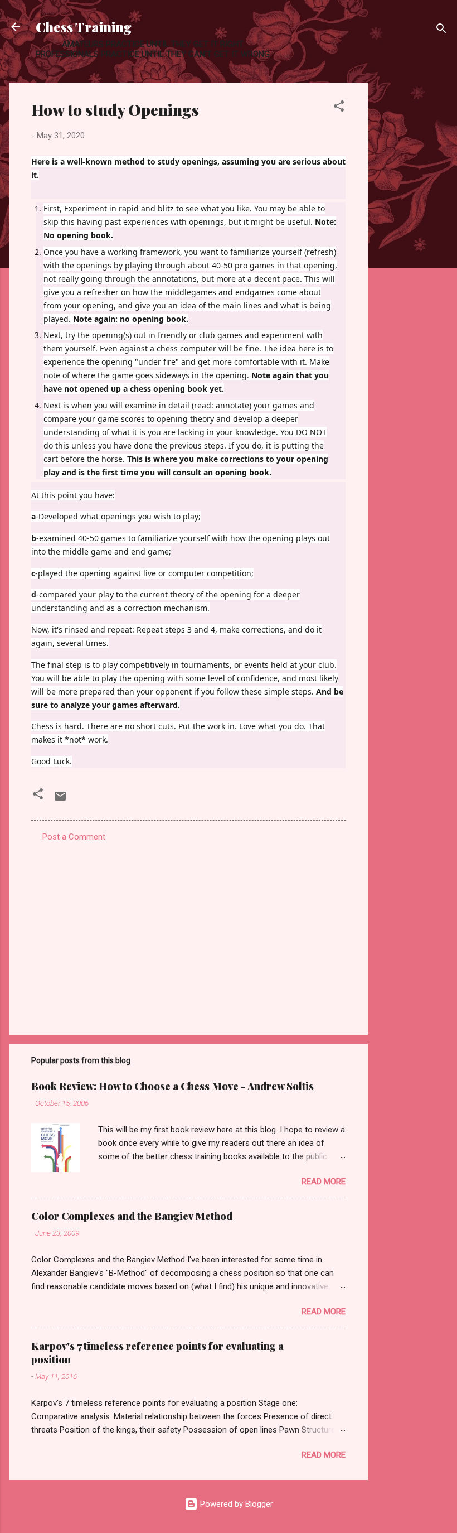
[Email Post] (60, 800)
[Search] (441, 30)
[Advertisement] (412, 250)
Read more (324, 1182)
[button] (339, 108)
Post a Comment (73, 837)
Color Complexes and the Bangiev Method (131, 1216)
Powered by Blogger (235, 1504)
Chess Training (84, 27)
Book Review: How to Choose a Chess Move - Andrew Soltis (172, 1086)
